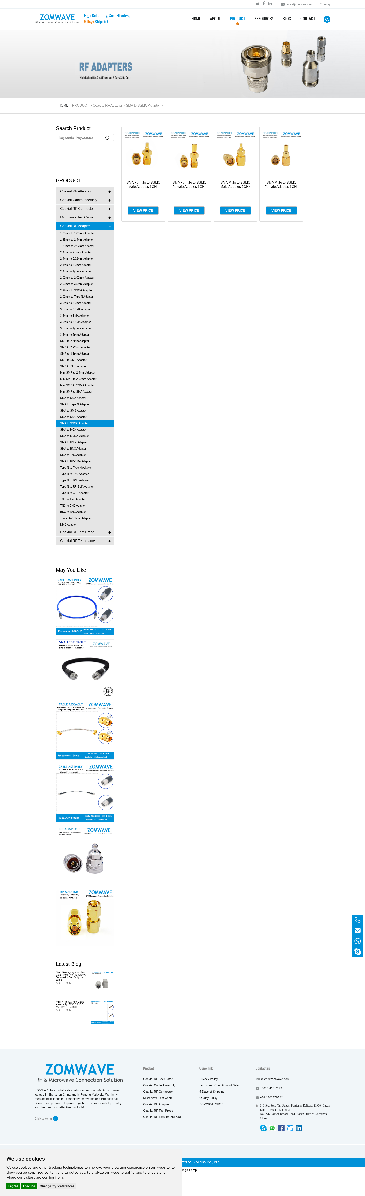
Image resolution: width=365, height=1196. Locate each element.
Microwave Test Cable (158, 1098)
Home (196, 18)
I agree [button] (13, 1186)
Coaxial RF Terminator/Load (162, 1117)
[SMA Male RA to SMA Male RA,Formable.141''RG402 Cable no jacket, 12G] (85, 731)
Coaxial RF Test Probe (158, 1110)
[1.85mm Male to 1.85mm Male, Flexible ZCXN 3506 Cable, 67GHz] (85, 793)
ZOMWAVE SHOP (211, 1104)
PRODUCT (237, 18)
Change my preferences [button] (57, 1186)
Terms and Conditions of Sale (219, 1085)
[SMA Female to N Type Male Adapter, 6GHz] (85, 855)
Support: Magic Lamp (182, 1170)
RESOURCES (264, 18)
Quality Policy (208, 1098)
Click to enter (44, 1118)
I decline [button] (29, 1186)
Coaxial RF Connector (158, 1091)
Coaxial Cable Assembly (159, 1085)
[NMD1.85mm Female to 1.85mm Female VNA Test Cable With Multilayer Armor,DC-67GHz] (85, 668)
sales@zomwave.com (299, 4)
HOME (63, 105)
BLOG (287, 18)
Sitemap (325, 4)
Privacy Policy (208, 1079)
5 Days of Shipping (212, 1091)
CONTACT (307, 18)
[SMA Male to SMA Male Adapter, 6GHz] (85, 917)
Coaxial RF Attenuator (158, 1079)
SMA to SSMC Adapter (143, 105)
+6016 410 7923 (271, 1088)
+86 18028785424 (272, 1097)
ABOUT (215, 18)
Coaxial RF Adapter (107, 105)
